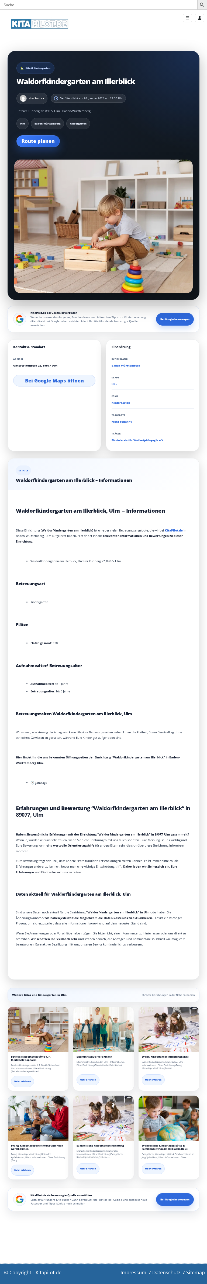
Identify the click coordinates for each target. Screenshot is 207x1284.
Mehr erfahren (22, 1081)
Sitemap (195, 1272)
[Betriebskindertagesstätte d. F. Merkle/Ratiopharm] (38, 1029)
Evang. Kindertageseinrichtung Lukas (165, 1056)
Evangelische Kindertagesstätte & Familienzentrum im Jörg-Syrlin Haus (165, 1147)
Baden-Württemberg (126, 365)
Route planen (38, 141)
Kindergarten (121, 403)
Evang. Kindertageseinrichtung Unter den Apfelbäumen (37, 1147)
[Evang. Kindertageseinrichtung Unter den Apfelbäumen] (38, 1118)
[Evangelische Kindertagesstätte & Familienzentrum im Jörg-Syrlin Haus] (169, 1118)
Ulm (114, 384)
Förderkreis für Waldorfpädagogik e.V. (138, 440)
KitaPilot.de (174, 530)
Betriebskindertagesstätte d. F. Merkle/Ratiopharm (31, 1058)
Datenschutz (166, 1272)
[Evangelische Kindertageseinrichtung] (103, 1118)
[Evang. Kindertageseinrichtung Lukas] (169, 1029)
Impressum (133, 1272)
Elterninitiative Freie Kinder (94, 1056)
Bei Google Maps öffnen (54, 380)
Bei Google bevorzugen (174, 319)
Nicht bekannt (122, 421)
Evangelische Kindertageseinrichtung (100, 1145)
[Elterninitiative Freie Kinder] (103, 1029)
